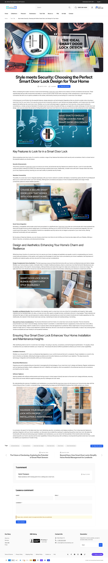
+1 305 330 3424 (61, 540)
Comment (19, 502)
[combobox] (53, 7)
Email (57, 495)
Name (18, 495)
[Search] (69, 7)
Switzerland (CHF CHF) (88, 1)
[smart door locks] (54, 148)
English (99, 1)
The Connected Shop (92, 560)
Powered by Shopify (99, 560)
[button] (99, 7)
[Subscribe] (100, 545)
